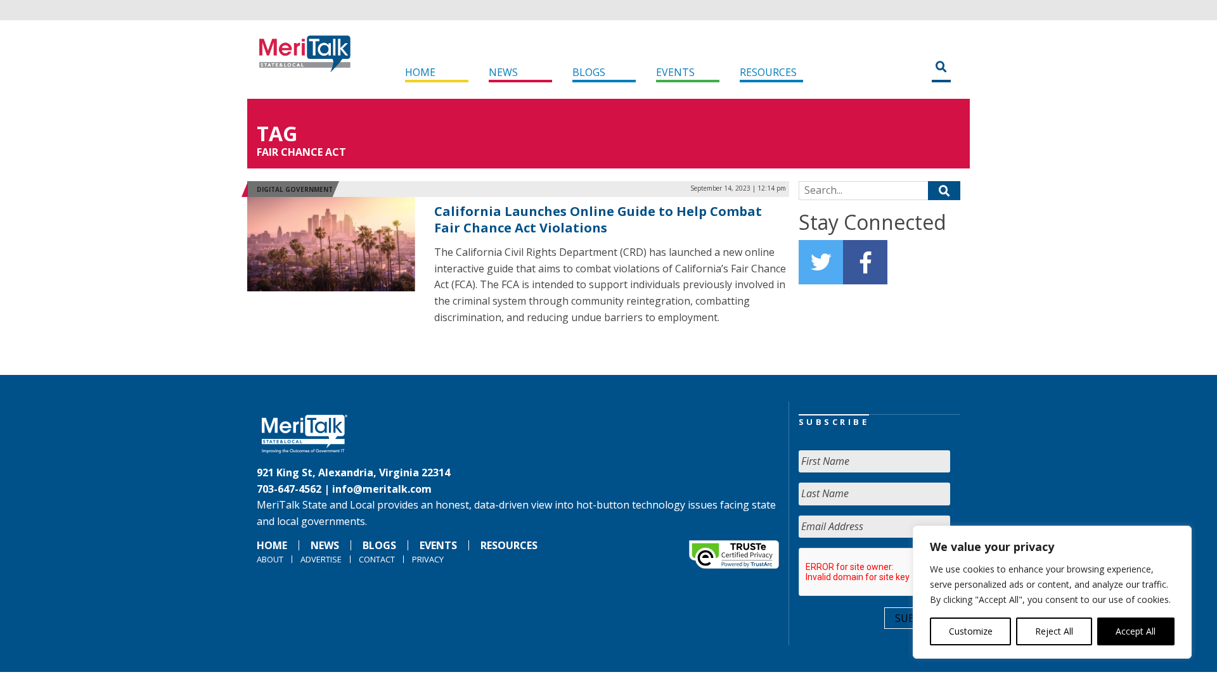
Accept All (1136, 631)
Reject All (1054, 631)
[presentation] (895, 572)
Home (420, 72)
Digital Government (295, 189)
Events (675, 72)
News (503, 72)
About (270, 559)
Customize (971, 631)
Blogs (588, 72)
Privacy (428, 559)
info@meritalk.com (382, 489)
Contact (377, 559)
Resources (768, 72)
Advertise (321, 559)
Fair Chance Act (301, 152)
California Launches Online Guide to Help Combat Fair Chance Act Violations (598, 219)
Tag (277, 133)
